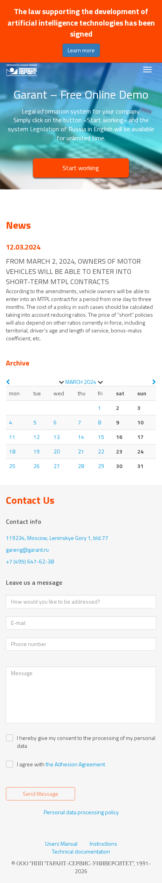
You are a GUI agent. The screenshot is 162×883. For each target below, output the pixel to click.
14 (81, 437)
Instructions (103, 844)
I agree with (30, 764)
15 (101, 437)
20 (56, 451)
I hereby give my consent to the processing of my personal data (86, 742)
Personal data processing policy (81, 812)
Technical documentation (81, 851)
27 (56, 466)
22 (101, 451)
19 (36, 451)
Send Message (40, 793)
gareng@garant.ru (27, 549)
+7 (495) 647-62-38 (30, 561)
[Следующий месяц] (154, 382)
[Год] (100, 382)
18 (12, 451)
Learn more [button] (81, 50)
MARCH (74, 382)
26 (36, 466)
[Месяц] (61, 382)
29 (101, 466)
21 (81, 451)
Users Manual (61, 844)
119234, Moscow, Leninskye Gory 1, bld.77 (57, 538)
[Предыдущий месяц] (8, 382)
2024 (90, 382)
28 (81, 466)
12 (36, 437)
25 (12, 466)
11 (12, 437)
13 (56, 437)
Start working (81, 168)
